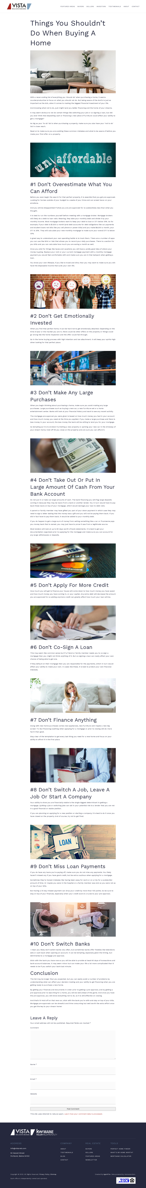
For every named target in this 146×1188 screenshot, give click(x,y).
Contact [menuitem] (136, 6)
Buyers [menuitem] (80, 6)
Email (33, 1079)
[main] (73, 568)
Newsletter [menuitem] (91, 1160)
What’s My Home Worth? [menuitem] (122, 1152)
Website (33, 1094)
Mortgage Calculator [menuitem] (121, 1156)
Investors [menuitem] (101, 6)
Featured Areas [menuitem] (67, 6)
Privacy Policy (44, 1174)
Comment (34, 1028)
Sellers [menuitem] (90, 6)
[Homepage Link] (19, 6)
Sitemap (53, 1174)
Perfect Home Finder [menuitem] (120, 1149)
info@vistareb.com (18, 1148)
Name (33, 1064)
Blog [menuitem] (62, 1156)
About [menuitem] (126, 6)
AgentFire (106, 1174)
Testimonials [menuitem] (114, 6)
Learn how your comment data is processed (83, 1114)
